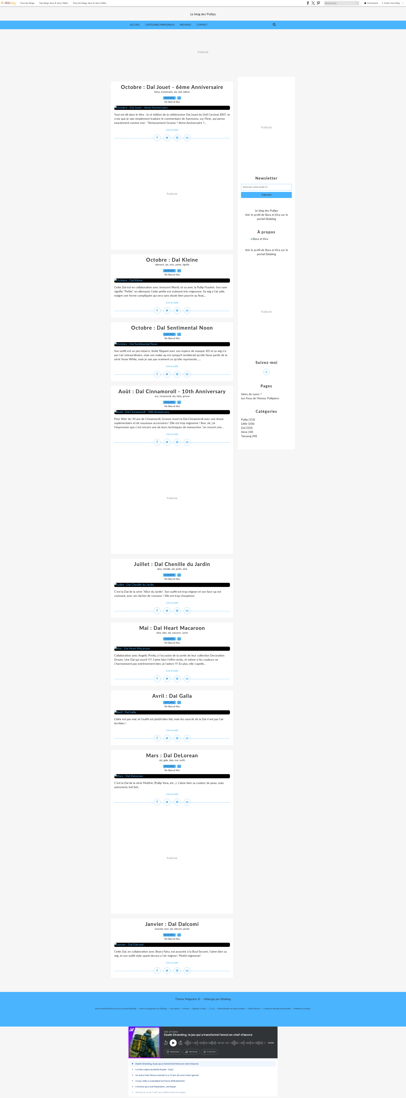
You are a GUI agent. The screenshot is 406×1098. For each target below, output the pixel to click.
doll (180, 92)
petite (178, 265)
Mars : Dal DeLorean (172, 755)
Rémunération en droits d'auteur (231, 1009)
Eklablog (225, 999)
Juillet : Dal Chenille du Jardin (172, 564)
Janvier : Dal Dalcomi (172, 924)
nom (172, 265)
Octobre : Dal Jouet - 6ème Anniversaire (172, 87)
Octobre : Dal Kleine (172, 260)
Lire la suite (172, 130)
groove (186, 396)
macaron (176, 633)
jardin (178, 569)
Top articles (175, 1009)
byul (166, 929)
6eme (157, 92)
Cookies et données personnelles (277, 1009)
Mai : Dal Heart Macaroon (172, 628)
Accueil (135, 25)
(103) (246, 428)
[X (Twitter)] (313, 3)
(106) (247, 423)
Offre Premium (254, 1009)
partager (193, 1052)
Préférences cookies (302, 1009)
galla (166, 760)
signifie (186, 265)
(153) (248, 419)
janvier (186, 929)
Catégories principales (159, 25)
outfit (182, 760)
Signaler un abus (199, 1009)
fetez (179, 396)
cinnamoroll (165, 396)
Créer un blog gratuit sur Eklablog (153, 1009)
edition (186, 92)
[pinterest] (318, 3)
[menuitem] (135, 25)
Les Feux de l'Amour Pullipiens (260, 398)
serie (185, 569)
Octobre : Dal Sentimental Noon (172, 328)
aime (158, 633)
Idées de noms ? (251, 394)
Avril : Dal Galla (172, 696)
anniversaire (167, 92)
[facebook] (308, 3)
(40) (249, 436)
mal (176, 760)
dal (175, 92)
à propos (211, 1052)
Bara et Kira (272, 215)
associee (159, 929)
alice (159, 569)
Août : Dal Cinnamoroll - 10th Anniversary (172, 391)
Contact (202, 25)
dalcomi (178, 929)
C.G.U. (212, 1009)
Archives (185, 25)
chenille (166, 569)
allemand (159, 265)
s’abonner (174, 1052)
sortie (185, 633)
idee (171, 760)
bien (164, 633)
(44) (247, 432)
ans (156, 396)
